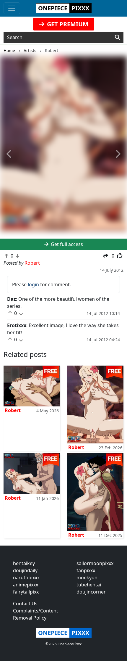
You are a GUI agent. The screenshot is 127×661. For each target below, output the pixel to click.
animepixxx (25, 584)
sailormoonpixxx (94, 563)
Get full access (66, 244)
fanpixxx (85, 570)
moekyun (86, 577)
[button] (9, 154)
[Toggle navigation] (12, 8)
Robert (13, 410)
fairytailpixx (26, 591)
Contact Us (25, 603)
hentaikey (24, 563)
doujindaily (25, 570)
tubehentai (88, 584)
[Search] (117, 37)
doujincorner (91, 591)
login (33, 284)
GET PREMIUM (66, 24)
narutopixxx (26, 577)
